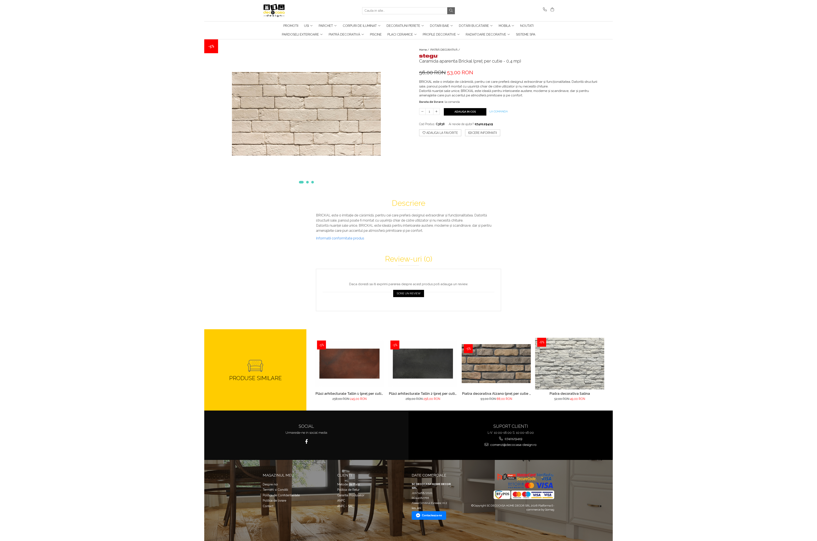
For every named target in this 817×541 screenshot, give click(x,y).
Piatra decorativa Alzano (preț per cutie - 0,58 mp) (496, 394)
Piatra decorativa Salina (570, 394)
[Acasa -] (284, 10)
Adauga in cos (465, 111)
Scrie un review (409, 293)
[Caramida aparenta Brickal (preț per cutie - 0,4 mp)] (306, 114)
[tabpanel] (306, 114)
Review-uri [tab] (408, 259)
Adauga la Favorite (442, 133)
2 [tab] (307, 182)
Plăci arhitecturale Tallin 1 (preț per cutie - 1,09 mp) (349, 394)
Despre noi (270, 484)
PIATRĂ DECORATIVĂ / (445, 49)
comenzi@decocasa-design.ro (513, 445)
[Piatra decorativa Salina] (569, 363)
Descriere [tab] (408, 203)
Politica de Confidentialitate (281, 495)
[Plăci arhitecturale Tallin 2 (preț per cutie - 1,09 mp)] (422, 364)
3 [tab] (312, 182)
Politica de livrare (274, 500)
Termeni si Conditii (275, 489)
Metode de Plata (348, 484)
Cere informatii (484, 133)
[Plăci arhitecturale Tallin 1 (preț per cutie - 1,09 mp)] (349, 364)
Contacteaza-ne (432, 515)
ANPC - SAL (345, 506)
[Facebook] (306, 441)
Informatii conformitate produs (340, 238)
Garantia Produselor (350, 495)
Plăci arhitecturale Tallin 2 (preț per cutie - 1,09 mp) (423, 394)
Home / (424, 49)
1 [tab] (301, 182)
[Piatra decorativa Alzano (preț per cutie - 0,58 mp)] (496, 363)
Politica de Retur (348, 489)
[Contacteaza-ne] (544, 9)
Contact (268, 506)
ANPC (341, 500)
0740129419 (513, 439)
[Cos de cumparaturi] (551, 9)
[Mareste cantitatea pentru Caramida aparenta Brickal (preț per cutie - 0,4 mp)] (436, 111)
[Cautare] (451, 10)
